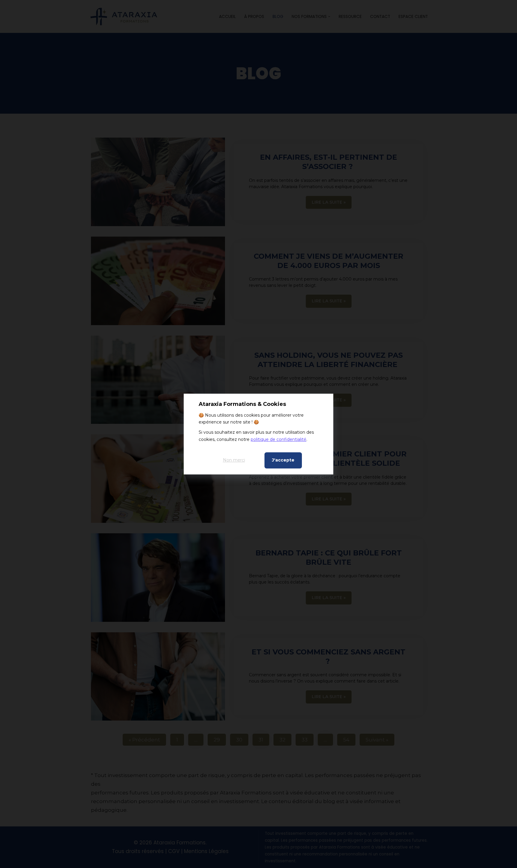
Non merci (234, 460)
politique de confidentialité (278, 439)
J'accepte (283, 460)
